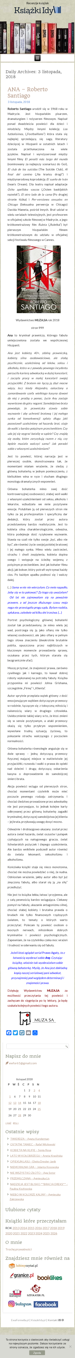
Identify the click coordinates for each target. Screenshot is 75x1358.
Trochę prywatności (18, 1249)
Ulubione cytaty (22, 1209)
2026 (53, 1233)
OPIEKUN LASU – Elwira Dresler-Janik (33, 1161)
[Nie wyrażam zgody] (70, 1346)
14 (19, 1102)
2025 (46, 1233)
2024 (38, 1233)
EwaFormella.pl (20, 1320)
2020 (8, 1233)
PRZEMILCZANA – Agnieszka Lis (30, 1178)
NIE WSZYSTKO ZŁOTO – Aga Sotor (32, 1172)
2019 (61, 1228)
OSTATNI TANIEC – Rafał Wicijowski (32, 1144)
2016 (38, 1228)
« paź (8, 1122)
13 (14, 1102)
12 (10, 1102)
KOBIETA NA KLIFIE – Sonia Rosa (30, 1150)
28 (19, 1115)
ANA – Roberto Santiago (28, 92)
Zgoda (37, 1352)
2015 (31, 1228)
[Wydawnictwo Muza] (37, 1024)
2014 (23, 1228)
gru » (16, 1122)
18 (39, 1102)
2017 (45, 1228)
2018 (53, 1228)
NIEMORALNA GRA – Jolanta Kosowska (34, 1167)
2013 (15, 1228)
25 (39, 1109)
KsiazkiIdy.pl (38, 1320)
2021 (16, 1233)
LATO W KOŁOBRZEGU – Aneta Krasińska (36, 1155)
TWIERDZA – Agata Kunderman (29, 1138)
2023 (31, 1233)
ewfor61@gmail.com (22, 1063)
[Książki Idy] (37, 11)
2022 (23, 1233)
